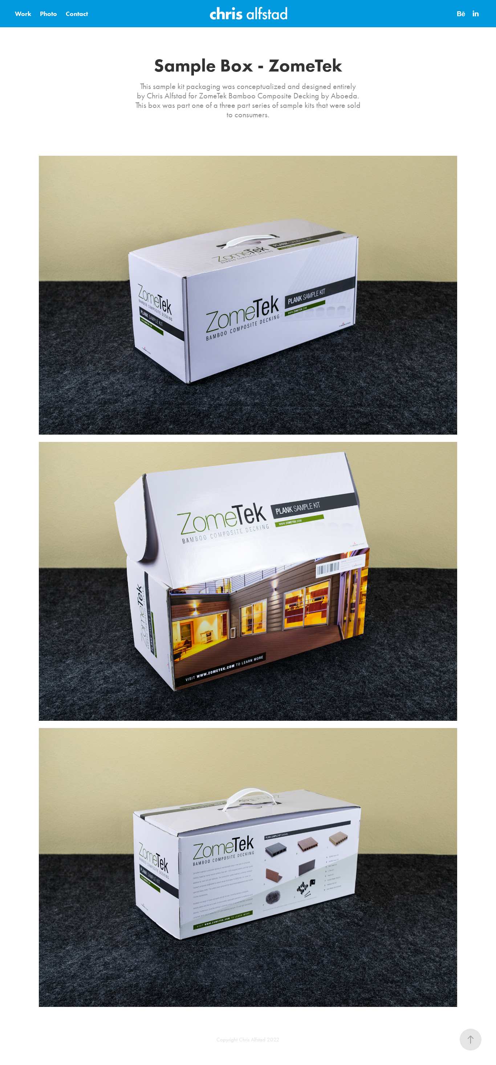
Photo (48, 14)
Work (23, 14)
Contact (77, 14)
